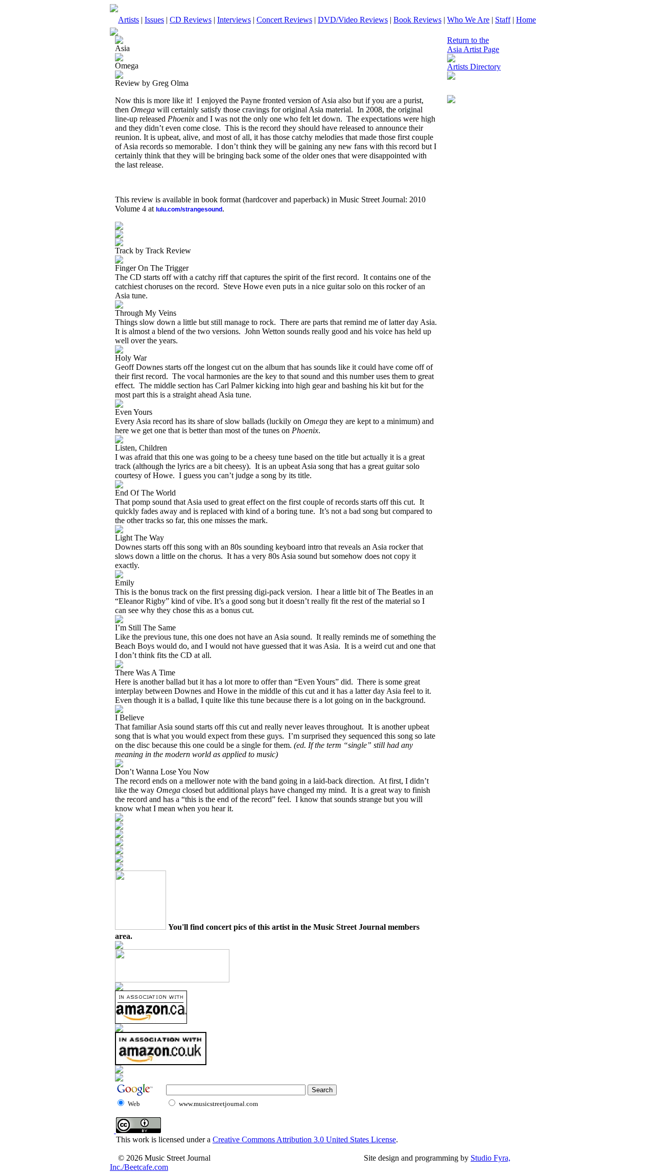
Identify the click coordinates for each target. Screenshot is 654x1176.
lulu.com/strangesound (189, 209)
